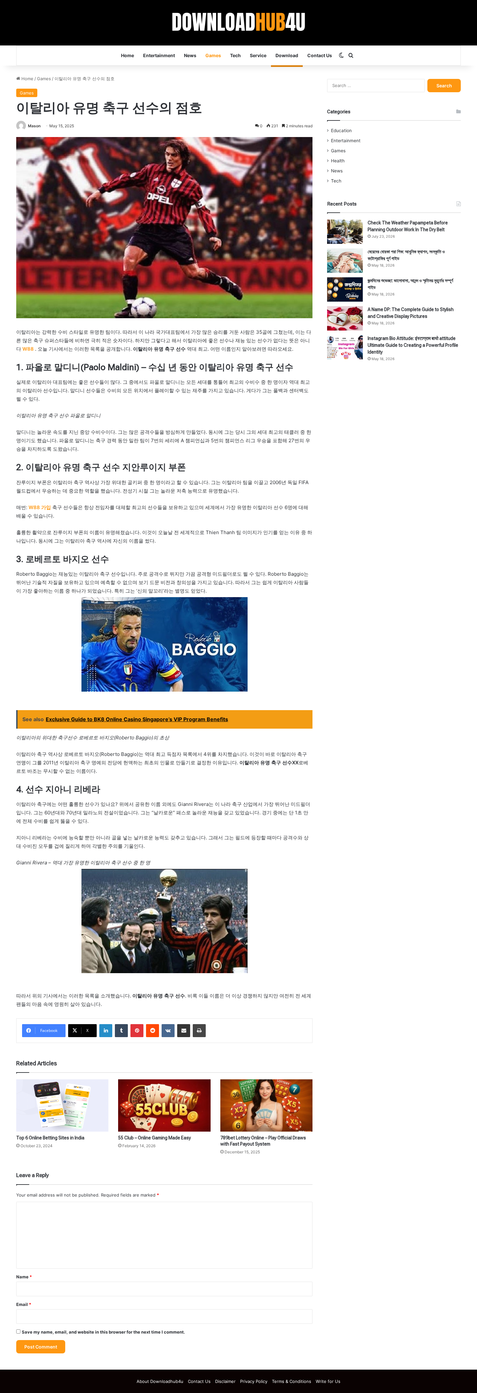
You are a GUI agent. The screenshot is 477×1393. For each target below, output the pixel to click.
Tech (235, 55)
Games (213, 55)
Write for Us (328, 1381)
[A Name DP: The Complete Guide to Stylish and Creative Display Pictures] (345, 318)
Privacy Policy (253, 1381)
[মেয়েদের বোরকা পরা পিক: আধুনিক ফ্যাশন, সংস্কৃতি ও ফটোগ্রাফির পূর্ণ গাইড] (345, 260)
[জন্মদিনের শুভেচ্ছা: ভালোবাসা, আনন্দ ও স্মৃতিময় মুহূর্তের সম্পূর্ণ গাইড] (345, 289)
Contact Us (319, 55)
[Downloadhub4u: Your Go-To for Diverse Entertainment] (238, 22)
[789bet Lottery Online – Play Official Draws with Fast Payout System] (266, 1105)
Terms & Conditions (291, 1381)
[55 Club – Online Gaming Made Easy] (164, 1105)
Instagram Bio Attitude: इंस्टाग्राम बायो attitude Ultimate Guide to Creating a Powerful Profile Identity (413, 345)
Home (127, 55)
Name (24, 1276)
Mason (34, 125)
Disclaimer (225, 1381)
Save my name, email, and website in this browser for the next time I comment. (103, 1332)
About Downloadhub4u (160, 1381)
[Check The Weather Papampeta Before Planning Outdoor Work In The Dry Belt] (345, 232)
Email (23, 1304)
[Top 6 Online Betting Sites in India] (62, 1105)
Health (338, 160)
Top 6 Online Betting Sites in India (50, 1137)
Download (286, 55)
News (190, 55)
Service (258, 55)
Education (341, 130)
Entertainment (159, 55)
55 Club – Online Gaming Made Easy (154, 1137)
